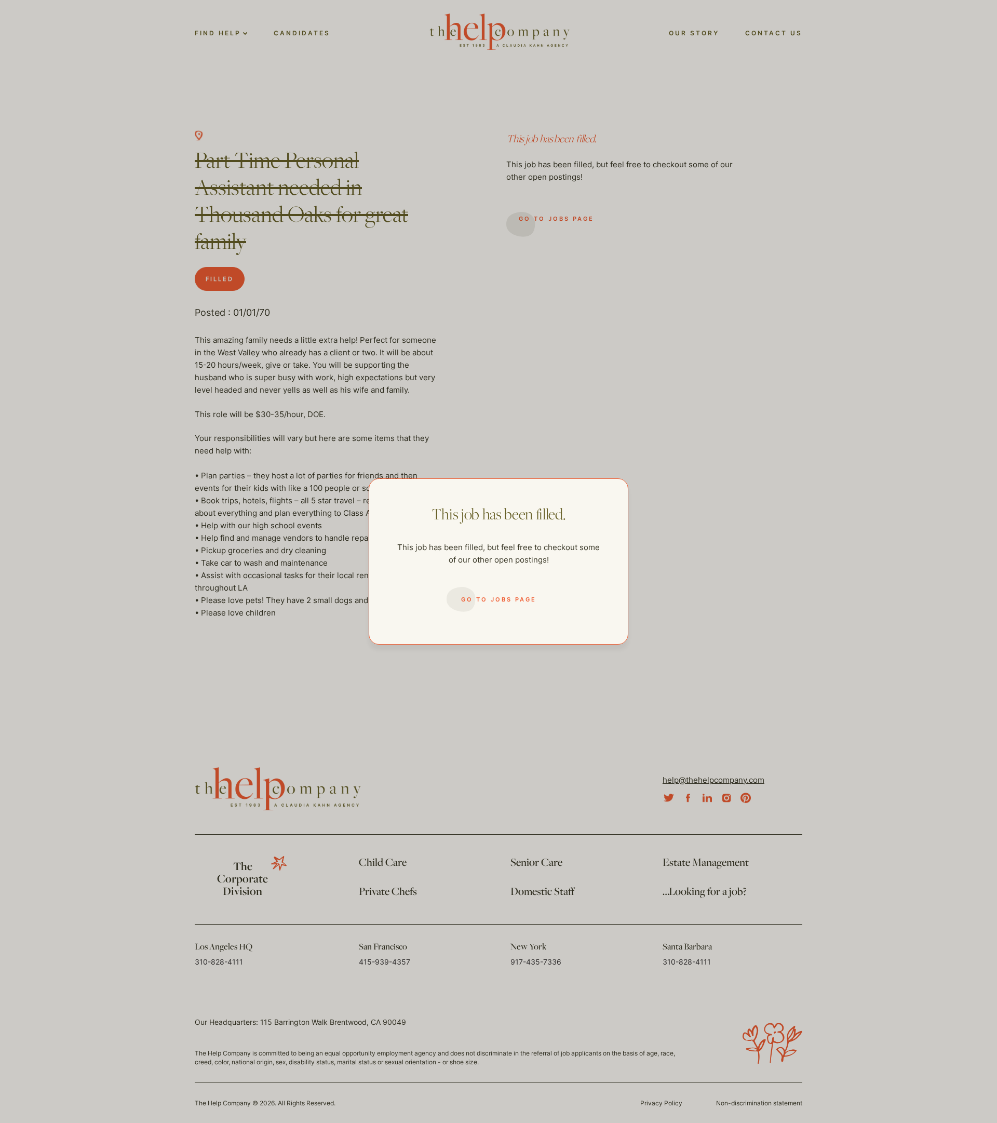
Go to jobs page (498, 599)
